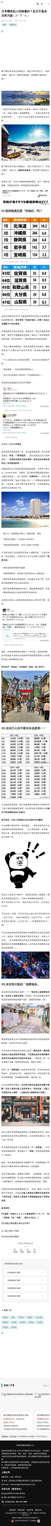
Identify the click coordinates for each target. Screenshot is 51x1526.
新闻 (4, 25)
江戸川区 (39, 1317)
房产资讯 (13, 1436)
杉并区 (22, 1322)
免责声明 (29, 1510)
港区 (13, 1317)
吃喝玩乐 (13, 25)
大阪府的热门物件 (14, 1280)
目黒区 (5, 1317)
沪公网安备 (33, 1520)
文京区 (39, 1322)
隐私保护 (12, 1510)
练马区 (14, 1327)
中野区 (31, 1322)
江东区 (14, 1322)
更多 (45, 1385)
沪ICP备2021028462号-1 (30, 1518)
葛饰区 (5, 1322)
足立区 (5, 1327)
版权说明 (21, 1510)
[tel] (38, 4)
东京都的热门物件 (14, 1272)
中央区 (21, 1317)
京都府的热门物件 (14, 1288)
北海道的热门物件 (14, 1296)
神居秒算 (4, 1436)
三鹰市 (29, 1317)
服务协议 (38, 1510)
